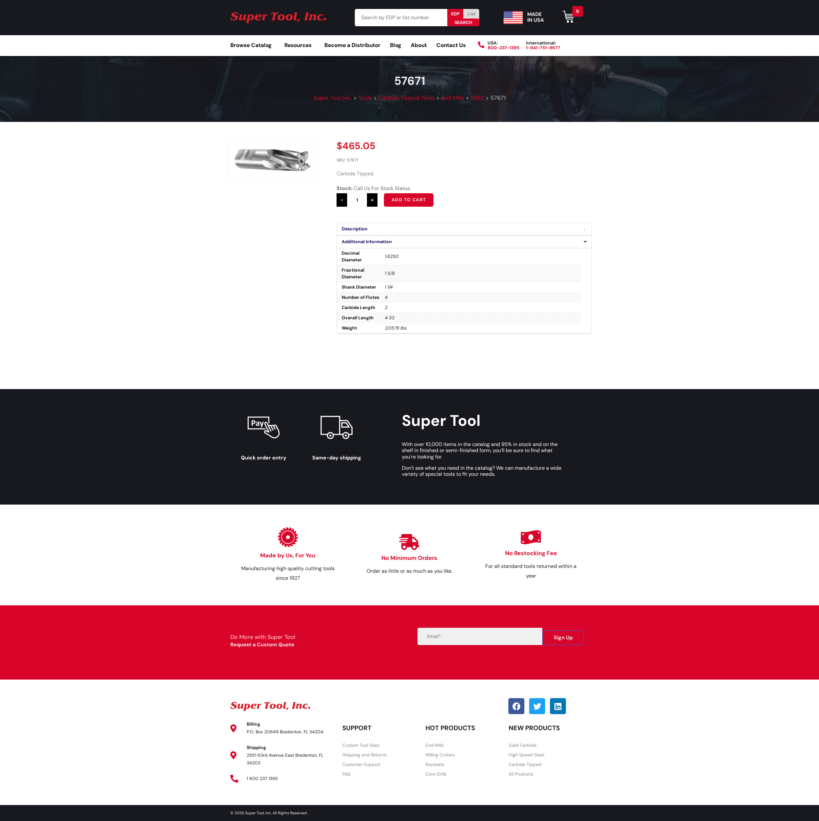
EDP (455, 14)
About (419, 45)
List (471, 14)
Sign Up (563, 637)
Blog (395, 45)
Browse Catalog (251, 45)
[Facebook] (516, 706)
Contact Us (451, 45)
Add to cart (409, 200)
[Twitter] (537, 706)
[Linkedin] (558, 706)
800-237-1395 (504, 48)
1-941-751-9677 (543, 48)
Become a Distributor (352, 45)
